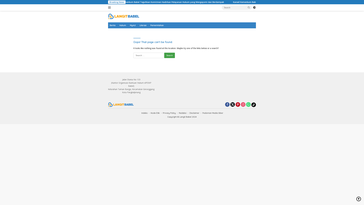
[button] (249, 7)
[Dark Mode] (254, 7)
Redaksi (182, 113)
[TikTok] (253, 104)
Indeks (144, 113)
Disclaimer (194, 113)
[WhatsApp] (248, 104)
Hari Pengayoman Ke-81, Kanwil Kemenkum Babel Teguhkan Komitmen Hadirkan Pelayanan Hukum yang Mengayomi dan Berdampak (149, 2)
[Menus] (110, 7)
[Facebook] (227, 104)
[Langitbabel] (123, 16)
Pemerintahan (157, 25)
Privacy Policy (169, 113)
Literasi (143, 25)
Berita (112, 25)
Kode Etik (155, 113)
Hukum (122, 25)
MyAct (133, 25)
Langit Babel (185, 117)
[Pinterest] (238, 104)
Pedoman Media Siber (212, 113)
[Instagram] (243, 104)
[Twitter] (232, 104)
